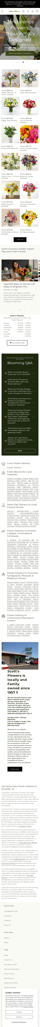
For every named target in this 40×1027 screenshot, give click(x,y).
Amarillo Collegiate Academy (18, 568)
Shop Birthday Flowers (20, 47)
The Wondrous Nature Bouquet (10, 233)
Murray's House (24, 633)
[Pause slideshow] (37, 62)
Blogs (6, 942)
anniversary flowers (8, 863)
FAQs (6, 955)
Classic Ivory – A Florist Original (11, 177)
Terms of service (10, 987)
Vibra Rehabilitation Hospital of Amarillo (21, 500)
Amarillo (10, 467)
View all (20, 240)
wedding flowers (19, 859)
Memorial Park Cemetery (16, 520)
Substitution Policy (11, 983)
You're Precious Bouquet (26, 121)
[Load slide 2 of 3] (20, 62)
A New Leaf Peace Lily (10, 148)
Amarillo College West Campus (26, 566)
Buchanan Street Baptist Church (18, 601)
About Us (7, 925)
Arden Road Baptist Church (17, 591)
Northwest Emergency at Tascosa (22, 485)
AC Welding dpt (13, 553)
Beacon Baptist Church (22, 593)
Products (7, 920)
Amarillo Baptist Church (16, 582)
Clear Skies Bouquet (28, 93)
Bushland (17, 467)
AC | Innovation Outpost (29, 553)
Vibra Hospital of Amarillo (28, 498)
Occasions (7, 916)
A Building (11, 540)
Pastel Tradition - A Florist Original (9, 93)
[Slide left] (15, 310)
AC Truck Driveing (31, 551)
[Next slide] (26, 62)
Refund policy (9, 978)
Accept (19, 1012)
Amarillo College (20, 559)
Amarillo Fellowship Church (26, 586)
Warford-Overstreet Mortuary (25, 526)
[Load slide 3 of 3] (23, 62)
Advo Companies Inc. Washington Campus (22, 555)
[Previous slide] (13, 62)
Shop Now (15, 769)
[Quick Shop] (23, 11)
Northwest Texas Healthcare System (22, 487)
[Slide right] (24, 310)
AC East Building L (24, 548)
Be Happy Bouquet (27, 232)
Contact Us (8, 960)
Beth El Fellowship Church (26, 599)
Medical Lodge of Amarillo (27, 483)
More (20, 451)
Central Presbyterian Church (19, 608)
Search (6, 938)
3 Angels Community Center (19, 625)
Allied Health (12, 557)
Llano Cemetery (31, 517)
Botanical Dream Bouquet (26, 177)
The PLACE (25, 635)
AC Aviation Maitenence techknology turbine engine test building (22, 546)
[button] (28, 11)
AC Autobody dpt (26, 540)
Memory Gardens (21, 524)
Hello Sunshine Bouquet (7, 205)
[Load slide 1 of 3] (17, 62)
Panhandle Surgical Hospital (17, 489)
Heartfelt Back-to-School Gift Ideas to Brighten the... (19, 285)
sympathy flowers (25, 826)
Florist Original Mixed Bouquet (28, 149)
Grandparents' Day (10, 911)
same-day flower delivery (28, 843)
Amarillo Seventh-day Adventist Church (22, 589)
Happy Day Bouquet (9, 120)
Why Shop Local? (10, 964)
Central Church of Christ (28, 606)
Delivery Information (11, 969)
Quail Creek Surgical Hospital (24, 493)
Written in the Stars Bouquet (28, 205)
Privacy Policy (28, 1007)
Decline (19, 1017)
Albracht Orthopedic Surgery (17, 478)
